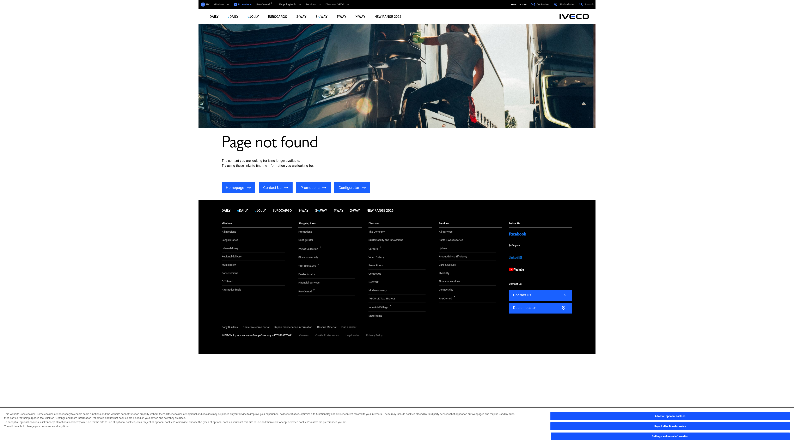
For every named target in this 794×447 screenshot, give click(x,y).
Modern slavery (377, 290)
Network (373, 282)
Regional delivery (232, 256)
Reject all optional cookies (670, 426)
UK (207, 4)
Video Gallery (376, 257)
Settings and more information (670, 436)
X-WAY (360, 17)
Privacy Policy (374, 335)
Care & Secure (447, 264)
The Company (376, 231)
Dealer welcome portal (256, 327)
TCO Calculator (307, 266)
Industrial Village (378, 307)
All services (446, 231)
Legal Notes (353, 335)
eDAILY (233, 17)
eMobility (444, 273)
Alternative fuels (231, 289)
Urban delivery (230, 248)
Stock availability (308, 257)
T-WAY (341, 17)
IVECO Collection (308, 248)
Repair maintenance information (293, 327)
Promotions (245, 4)
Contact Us (374, 273)
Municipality (229, 264)
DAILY (214, 17)
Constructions (230, 273)
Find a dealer (348, 327)
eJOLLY (253, 17)
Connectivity (446, 289)
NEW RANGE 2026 (387, 17)
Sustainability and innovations (385, 240)
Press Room (375, 265)
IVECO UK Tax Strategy (381, 298)
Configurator (305, 240)
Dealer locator (306, 274)
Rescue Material (326, 327)
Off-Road (227, 281)
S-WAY (301, 17)
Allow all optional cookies (670, 416)
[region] (397, 427)
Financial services (309, 282)
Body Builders (230, 327)
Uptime (443, 248)
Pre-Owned (263, 4)
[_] (519, 4)
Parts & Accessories (451, 240)
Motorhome (375, 315)
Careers (373, 248)
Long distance (230, 240)
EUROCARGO (277, 17)
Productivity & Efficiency (453, 256)
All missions (229, 231)
